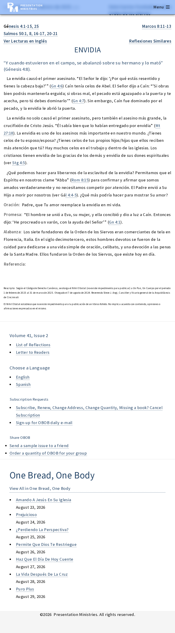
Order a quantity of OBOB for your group (48, 453)
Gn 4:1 (114, 222)
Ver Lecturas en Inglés (25, 41)
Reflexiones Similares (150, 41)
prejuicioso (26, 514)
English (23, 377)
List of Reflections (33, 344)
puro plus (25, 589)
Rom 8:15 (79, 180)
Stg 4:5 (18, 162)
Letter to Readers (32, 352)
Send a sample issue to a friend (39, 445)
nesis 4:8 (19, 69)
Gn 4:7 (78, 100)
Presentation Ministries (32, 7)
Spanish (23, 384)
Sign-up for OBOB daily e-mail (44, 422)
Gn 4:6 (56, 86)
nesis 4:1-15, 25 (24, 26)
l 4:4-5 (71, 195)
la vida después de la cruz (42, 574)
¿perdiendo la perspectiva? (42, 529)
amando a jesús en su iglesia (43, 499)
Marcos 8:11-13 (156, 26)
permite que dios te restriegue (46, 544)
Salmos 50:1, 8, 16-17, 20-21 (31, 33)
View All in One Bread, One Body (40, 488)
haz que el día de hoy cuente (44, 559)
